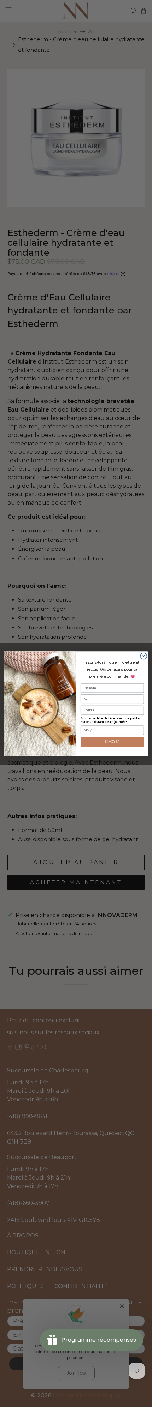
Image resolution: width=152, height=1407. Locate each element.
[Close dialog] (143, 656)
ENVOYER (112, 741)
